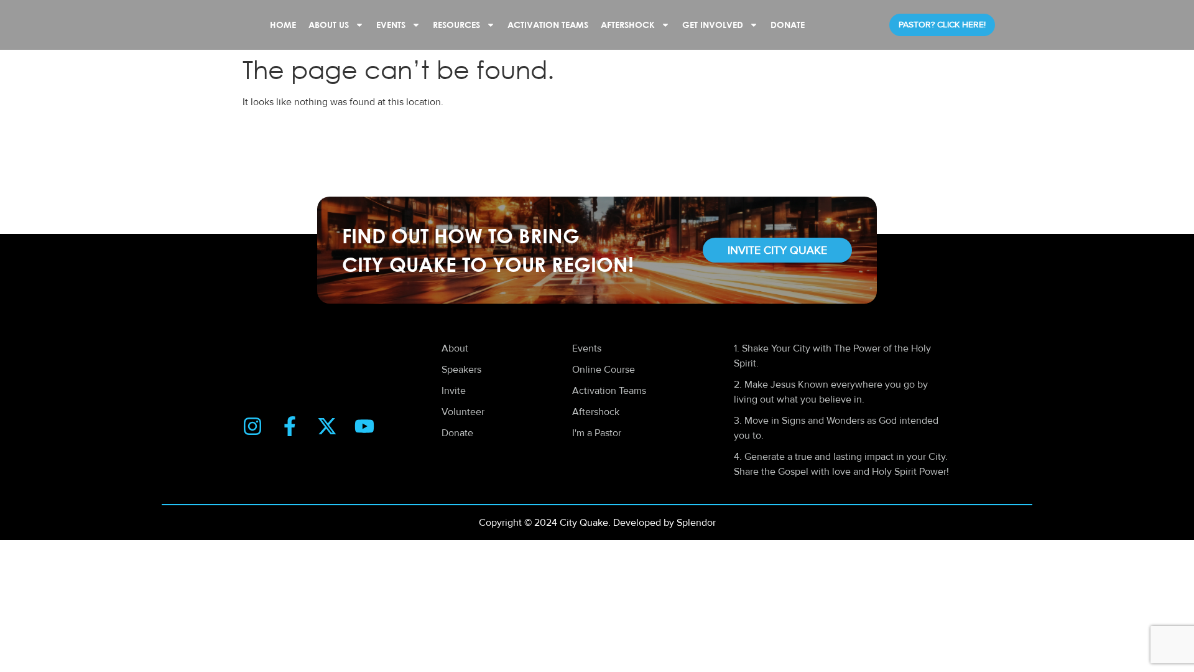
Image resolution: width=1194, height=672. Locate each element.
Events (390, 24)
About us (328, 24)
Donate (788, 24)
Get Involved (712, 24)
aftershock (628, 24)
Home (283, 24)
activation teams (547, 24)
